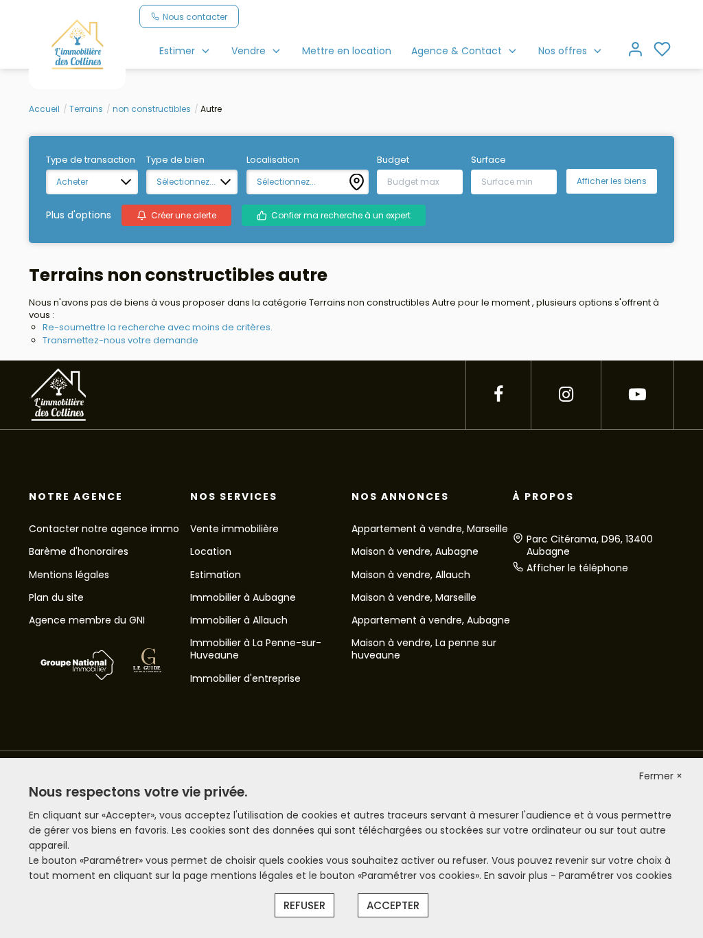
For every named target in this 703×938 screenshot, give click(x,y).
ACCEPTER (393, 905)
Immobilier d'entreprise (245, 678)
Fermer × (660, 776)
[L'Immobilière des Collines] (77, 44)
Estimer (177, 51)
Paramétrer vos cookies (615, 875)
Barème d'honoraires (78, 551)
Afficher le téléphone (577, 568)
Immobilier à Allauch (239, 620)
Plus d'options (78, 215)
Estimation (215, 575)
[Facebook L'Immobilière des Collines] (498, 394)
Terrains (86, 109)
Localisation (272, 160)
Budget (393, 160)
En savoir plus (517, 875)
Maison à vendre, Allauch (411, 575)
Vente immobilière (234, 529)
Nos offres (562, 51)
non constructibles (152, 109)
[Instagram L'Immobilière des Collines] (566, 394)
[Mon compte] (635, 50)
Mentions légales (69, 575)
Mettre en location (346, 51)
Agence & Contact (456, 51)
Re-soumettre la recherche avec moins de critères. (158, 327)
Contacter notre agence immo (104, 529)
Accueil (44, 109)
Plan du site (56, 597)
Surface (488, 160)
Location (210, 551)
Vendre (248, 51)
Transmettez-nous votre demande (120, 340)
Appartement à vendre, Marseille (430, 529)
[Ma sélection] (662, 50)
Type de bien (175, 160)
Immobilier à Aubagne (243, 597)
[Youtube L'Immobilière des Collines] (637, 394)
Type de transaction (90, 160)
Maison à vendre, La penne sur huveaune (424, 649)
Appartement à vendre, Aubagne (431, 620)
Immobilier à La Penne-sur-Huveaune (255, 649)
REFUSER (304, 905)
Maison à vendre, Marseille (414, 597)
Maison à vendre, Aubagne (415, 551)
